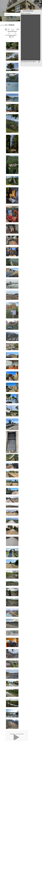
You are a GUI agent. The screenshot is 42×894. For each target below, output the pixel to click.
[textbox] (13, 14)
